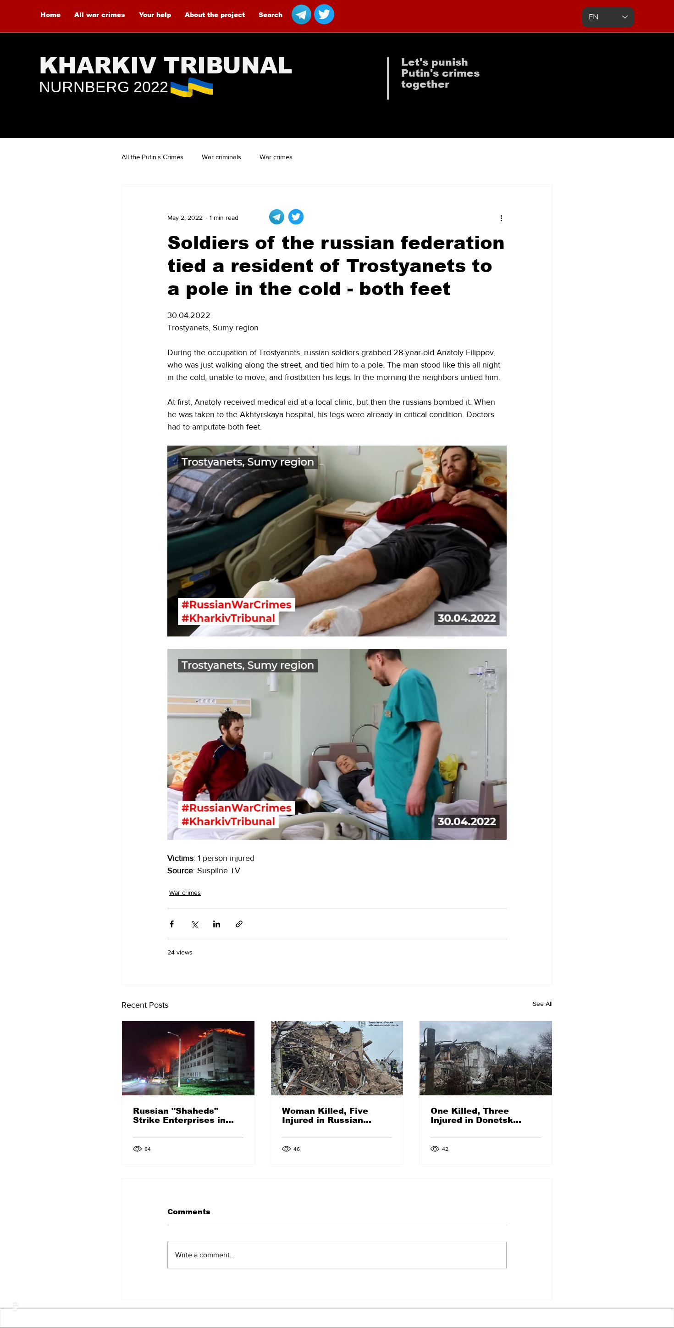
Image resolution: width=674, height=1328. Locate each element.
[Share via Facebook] (171, 924)
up (14, 1307)
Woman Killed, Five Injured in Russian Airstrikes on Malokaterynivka (325, 1115)
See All (542, 1003)
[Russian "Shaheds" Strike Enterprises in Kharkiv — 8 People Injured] (188, 1058)
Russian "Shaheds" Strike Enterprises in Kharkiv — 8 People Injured (179, 1115)
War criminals (221, 157)
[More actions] (501, 217)
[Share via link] (239, 924)
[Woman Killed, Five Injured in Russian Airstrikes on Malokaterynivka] (337, 1058)
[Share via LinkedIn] (216, 924)
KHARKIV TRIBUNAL (166, 65)
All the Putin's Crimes (152, 157)
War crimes (276, 157)
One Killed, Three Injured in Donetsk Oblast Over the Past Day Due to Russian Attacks (477, 1115)
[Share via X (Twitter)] (194, 924)
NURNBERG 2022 (103, 86)
